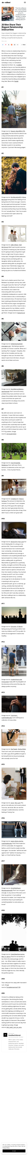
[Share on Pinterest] (6, 44)
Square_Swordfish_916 (18, 131)
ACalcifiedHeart (15, 888)
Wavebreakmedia (7, 890)
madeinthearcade (16, 679)
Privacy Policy (6, 1147)
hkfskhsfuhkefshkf (16, 344)
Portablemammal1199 (13, 987)
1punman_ (14, 715)
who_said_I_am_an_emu (14, 1027)
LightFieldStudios (7, 718)
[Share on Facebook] (3, 44)
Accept (14, 1151)
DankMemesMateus (17, 389)
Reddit (16, 81)
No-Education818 (16, 197)
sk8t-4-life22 (14, 245)
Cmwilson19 (14, 499)
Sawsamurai (21, 313)
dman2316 (14, 542)
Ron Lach (21, 542)
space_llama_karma (17, 841)
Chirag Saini (5, 682)
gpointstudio (5, 391)
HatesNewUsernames (17, 954)
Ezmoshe (13, 626)
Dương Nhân (22, 749)
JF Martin (20, 626)
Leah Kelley (5, 133)
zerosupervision (11, 434)
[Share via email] (14, 44)
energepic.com (6, 346)
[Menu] (25, 2)
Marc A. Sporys (6, 956)
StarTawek (14, 749)
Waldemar (5, 465)
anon (12, 803)
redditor (19, 65)
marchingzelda (15, 463)
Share (24, 44)
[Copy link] (17, 44)
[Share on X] (8, 44)
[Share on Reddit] (11, 44)
